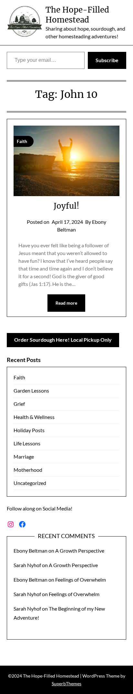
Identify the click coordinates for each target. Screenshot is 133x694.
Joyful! (66, 206)
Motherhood (28, 470)
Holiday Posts (29, 430)
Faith (19, 377)
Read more (66, 303)
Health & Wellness (34, 417)
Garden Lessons (31, 390)
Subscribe (107, 60)
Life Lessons (27, 443)
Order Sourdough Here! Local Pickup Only (63, 340)
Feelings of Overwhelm (80, 579)
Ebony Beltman (30, 550)
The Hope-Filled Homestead (77, 15)
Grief (19, 404)
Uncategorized (30, 483)
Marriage (24, 456)
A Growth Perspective (79, 550)
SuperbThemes (66, 683)
